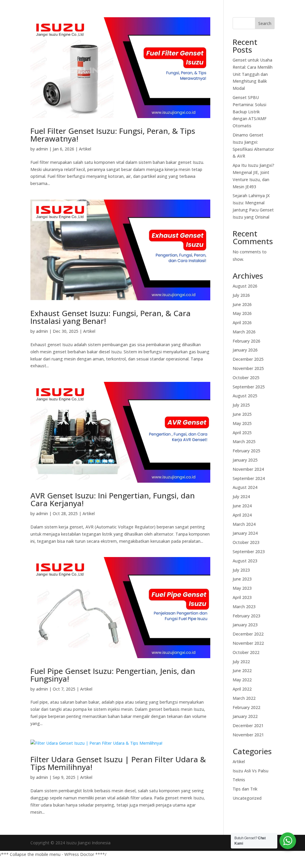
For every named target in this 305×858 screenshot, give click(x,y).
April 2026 (242, 322)
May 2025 (242, 423)
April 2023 (242, 597)
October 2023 (246, 542)
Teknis (239, 779)
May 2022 (242, 680)
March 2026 (244, 332)
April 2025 (242, 432)
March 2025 (244, 441)
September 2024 (249, 478)
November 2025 (248, 368)
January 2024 (245, 533)
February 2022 (246, 707)
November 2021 (248, 735)
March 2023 (244, 606)
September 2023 (249, 551)
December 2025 (248, 359)
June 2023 (242, 579)
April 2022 (242, 689)
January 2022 (245, 716)
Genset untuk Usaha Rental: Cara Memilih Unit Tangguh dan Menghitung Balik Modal (253, 74)
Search (264, 23)
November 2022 (248, 643)
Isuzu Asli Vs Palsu (250, 771)
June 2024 (242, 506)
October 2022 (246, 652)
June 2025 (242, 414)
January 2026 (245, 350)
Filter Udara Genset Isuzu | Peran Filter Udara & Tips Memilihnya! (118, 763)
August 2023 (245, 561)
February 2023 (246, 616)
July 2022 (241, 661)
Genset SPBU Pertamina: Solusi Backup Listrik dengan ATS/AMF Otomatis (250, 111)
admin (42, 149)
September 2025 (249, 387)
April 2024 (242, 515)
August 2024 (245, 487)
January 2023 (245, 625)
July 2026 (241, 295)
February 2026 (246, 341)
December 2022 (248, 634)
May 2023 (242, 588)
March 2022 (244, 698)
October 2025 (246, 377)
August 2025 (245, 396)
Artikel (85, 149)
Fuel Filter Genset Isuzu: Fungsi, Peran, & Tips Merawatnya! (112, 135)
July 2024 (241, 496)
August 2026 (245, 286)
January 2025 (245, 460)
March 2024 (244, 524)
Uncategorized (247, 798)
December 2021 (248, 725)
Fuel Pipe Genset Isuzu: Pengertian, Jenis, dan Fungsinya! (112, 675)
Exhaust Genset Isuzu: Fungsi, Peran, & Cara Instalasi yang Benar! (110, 317)
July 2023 (241, 570)
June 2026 (242, 304)
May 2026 (242, 313)
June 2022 (242, 670)
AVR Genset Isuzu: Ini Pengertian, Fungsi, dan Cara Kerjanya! (112, 499)
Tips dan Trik (245, 789)
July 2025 (241, 405)
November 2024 (248, 469)
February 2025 (246, 451)
